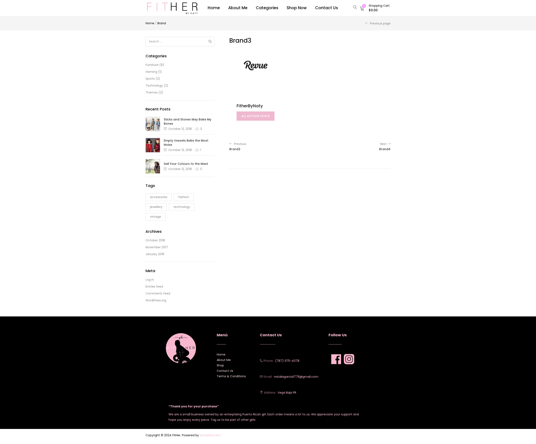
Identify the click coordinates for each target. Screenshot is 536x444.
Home (214, 8)
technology (181, 207)
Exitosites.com (210, 435)
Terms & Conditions (231, 376)
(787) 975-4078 (287, 361)
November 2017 (157, 247)
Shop (220, 365)
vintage (155, 217)
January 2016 (155, 254)
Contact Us (225, 371)
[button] (375, 8)
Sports (150, 79)
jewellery (156, 207)
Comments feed (158, 293)
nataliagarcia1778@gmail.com (296, 377)
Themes (152, 92)
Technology (154, 85)
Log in (150, 280)
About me (237, 8)
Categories (267, 8)
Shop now (297, 8)
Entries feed (154, 286)
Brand (161, 23)
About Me (224, 360)
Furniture (152, 65)
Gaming (151, 72)
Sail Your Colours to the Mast (186, 164)
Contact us (326, 8)
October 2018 (155, 240)
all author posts (255, 116)
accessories (158, 197)
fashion (183, 197)
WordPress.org (156, 300)
